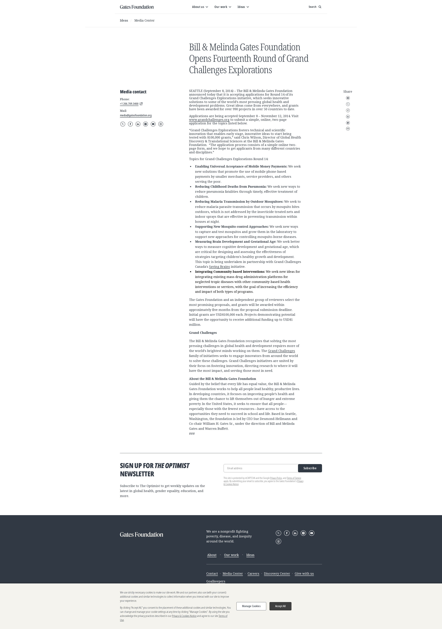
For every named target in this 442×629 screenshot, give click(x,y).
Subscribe (310, 468)
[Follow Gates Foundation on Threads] (161, 124)
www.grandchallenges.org (209, 119)
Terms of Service (294, 478)
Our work (231, 555)
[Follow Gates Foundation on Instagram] (145, 124)
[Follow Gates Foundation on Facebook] (130, 124)
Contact (212, 573)
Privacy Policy (276, 478)
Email (348, 98)
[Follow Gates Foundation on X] (123, 124)
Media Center (144, 20)
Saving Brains (219, 266)
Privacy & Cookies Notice (184, 616)
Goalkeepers (215, 581)
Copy (348, 129)
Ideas (124, 20)
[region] (221, 606)
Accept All (280, 606)
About (212, 555)
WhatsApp (348, 123)
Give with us (304, 573)
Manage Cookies (251, 606)
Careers (253, 573)
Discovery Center (277, 573)
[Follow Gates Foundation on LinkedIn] (138, 124)
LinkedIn (348, 117)
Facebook (348, 110)
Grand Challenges (281, 351)
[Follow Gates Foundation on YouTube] (153, 124)
